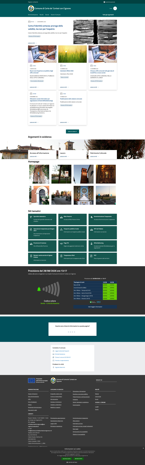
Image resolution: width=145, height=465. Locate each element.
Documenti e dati (32, 410)
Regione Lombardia (33, 2)
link (87, 455)
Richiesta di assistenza (56, 426)
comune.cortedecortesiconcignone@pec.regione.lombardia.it (36, 424)
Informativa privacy (78, 423)
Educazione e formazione (79, 391)
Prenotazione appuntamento (57, 418)
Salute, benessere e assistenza (81, 402)
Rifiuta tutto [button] (78, 458)
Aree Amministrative (33, 396)
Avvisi (32, 21)
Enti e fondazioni (32, 402)
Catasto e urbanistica (55, 405)
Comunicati (98, 396)
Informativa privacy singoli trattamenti (83, 426)
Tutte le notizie (72, 131)
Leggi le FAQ (53, 423)
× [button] (143, 448)
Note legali (75, 429)
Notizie (34, 93)
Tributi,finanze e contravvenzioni (81, 397)
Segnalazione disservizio (56, 421)
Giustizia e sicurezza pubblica (80, 394)
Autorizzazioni (76, 405)
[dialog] (72, 456)
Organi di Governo (32, 394)
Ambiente (75, 399)
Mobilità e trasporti (55, 407)
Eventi (96, 409)
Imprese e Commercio (55, 402)
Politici (30, 405)
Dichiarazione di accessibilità (80, 432)
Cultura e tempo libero (56, 396)
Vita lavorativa (54, 399)
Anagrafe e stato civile (56, 394)
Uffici (29, 399)
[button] (72, 462)
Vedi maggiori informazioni (95, 307)
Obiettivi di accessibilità (79, 434)
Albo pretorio (76, 421)
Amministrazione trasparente (80, 418)
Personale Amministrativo (34, 407)
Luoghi (97, 407)
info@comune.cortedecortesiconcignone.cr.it (40, 431)
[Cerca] (115, 8)
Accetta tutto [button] (66, 458)
